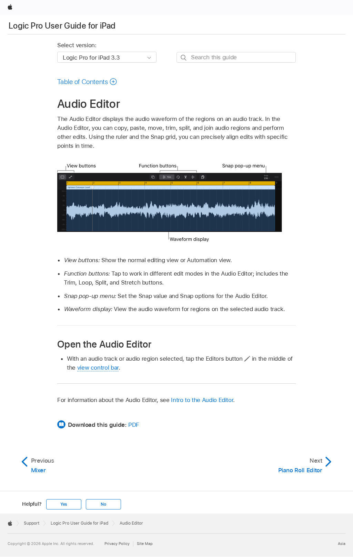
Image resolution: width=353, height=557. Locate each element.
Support (31, 523)
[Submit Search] (184, 57)
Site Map (145, 543)
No (103, 504)
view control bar (98, 367)
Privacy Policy (117, 543)
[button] (87, 82)
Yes (63, 504)
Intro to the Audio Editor (202, 399)
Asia (341, 543)
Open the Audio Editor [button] (104, 344)
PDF (133, 424)
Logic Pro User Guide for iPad (62, 26)
